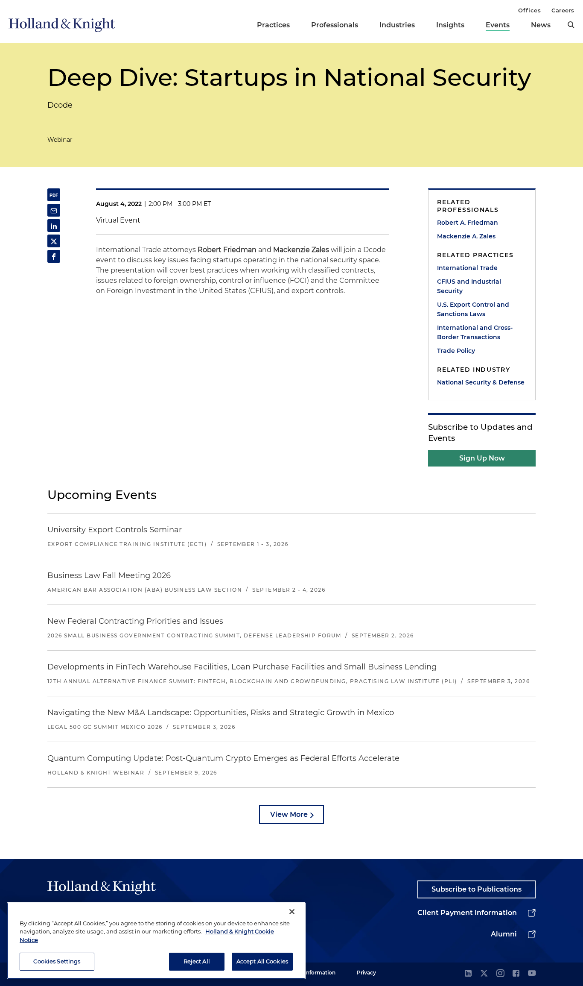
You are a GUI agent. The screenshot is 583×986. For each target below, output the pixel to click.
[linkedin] (468, 974)
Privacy (366, 972)
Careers (562, 10)
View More (289, 814)
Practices (273, 25)
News (541, 25)
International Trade (467, 268)
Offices (529, 10)
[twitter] (484, 974)
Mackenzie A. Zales (466, 236)
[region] (156, 940)
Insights (450, 25)
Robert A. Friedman (467, 222)
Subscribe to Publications (476, 889)
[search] (571, 24)
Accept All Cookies (262, 961)
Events (498, 25)
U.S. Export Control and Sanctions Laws (473, 309)
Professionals (334, 25)
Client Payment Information (467, 913)
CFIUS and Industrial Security (469, 286)
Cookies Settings (56, 961)
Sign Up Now (482, 458)
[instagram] (500, 974)
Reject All (197, 961)
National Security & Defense (481, 382)
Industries (397, 25)
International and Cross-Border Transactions (475, 332)
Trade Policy (456, 351)
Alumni (504, 934)
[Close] (292, 911)
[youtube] (532, 974)
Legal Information (312, 972)
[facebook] (516, 974)
